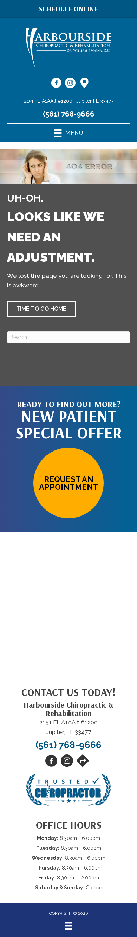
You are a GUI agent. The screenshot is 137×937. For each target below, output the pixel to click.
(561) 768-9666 (68, 114)
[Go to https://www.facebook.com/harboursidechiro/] (56, 84)
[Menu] (68, 926)
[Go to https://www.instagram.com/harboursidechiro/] (70, 84)
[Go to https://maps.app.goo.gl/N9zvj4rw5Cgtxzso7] (84, 84)
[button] (41, 309)
